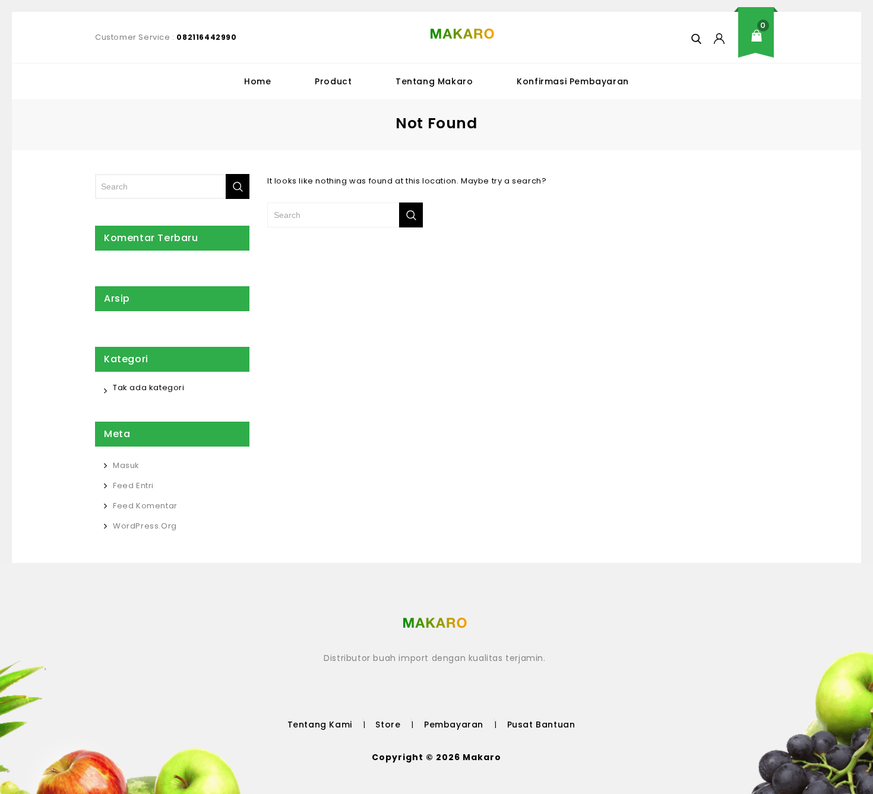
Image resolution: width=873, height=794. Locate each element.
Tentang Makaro (434, 81)
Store (387, 724)
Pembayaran (453, 724)
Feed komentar (145, 505)
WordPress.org (145, 526)
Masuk (126, 465)
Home (257, 81)
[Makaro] (462, 34)
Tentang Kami (319, 724)
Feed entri (133, 485)
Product (333, 81)
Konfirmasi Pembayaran (573, 81)
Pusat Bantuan (541, 724)
